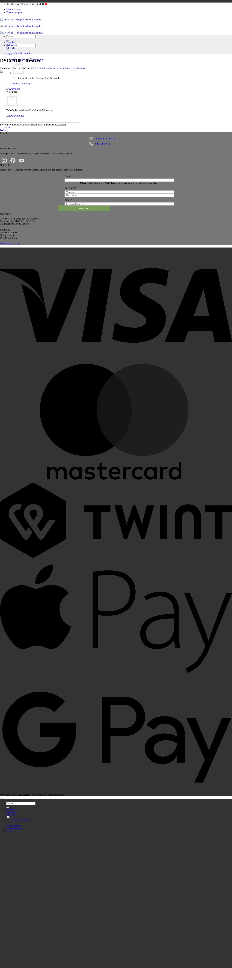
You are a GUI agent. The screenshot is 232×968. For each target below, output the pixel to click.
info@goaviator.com (106, 138)
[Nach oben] (1, 798)
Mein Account (13, 9)
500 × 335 (36, 68)
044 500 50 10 (102, 143)
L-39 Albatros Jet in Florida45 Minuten (65, 68)
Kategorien (11, 45)
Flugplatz (11, 42)
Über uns (10, 47)
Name (67, 175)
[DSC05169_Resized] (39, 121)
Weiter (5, 130)
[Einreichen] (7, 40)
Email (68, 199)
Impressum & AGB (9, 243)
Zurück (5, 127)
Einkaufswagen (14, 12)
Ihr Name (70, 187)
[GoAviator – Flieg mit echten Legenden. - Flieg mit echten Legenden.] (21, 26)
